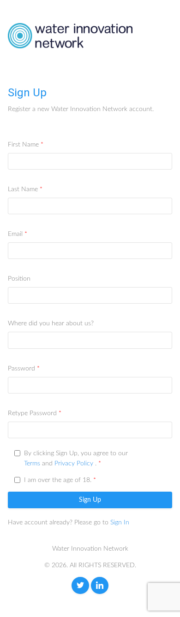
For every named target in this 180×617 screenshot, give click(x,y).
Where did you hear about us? (51, 323)
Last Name (23, 189)
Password (21, 368)
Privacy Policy (73, 463)
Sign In (119, 522)
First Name (23, 144)
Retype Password (32, 413)
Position (19, 279)
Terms (32, 463)
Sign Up (90, 500)
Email (15, 234)
